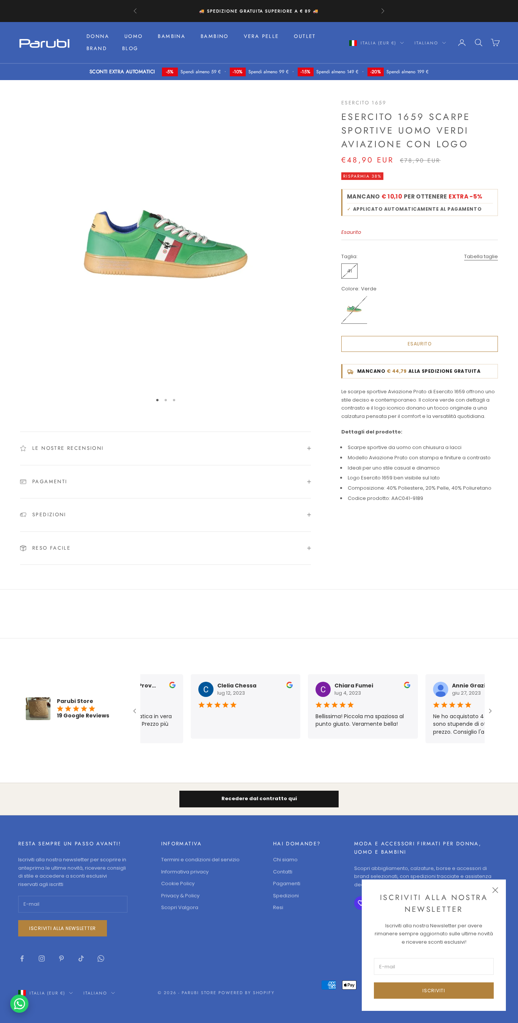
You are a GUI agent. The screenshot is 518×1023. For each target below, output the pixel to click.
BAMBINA (171, 36)
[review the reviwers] (168, 685)
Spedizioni (286, 895)
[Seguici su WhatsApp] (101, 958)
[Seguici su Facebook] (22, 958)
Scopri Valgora (179, 907)
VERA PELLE (261, 36)
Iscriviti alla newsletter (62, 928)
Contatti (282, 871)
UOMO (133, 36)
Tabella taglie (481, 256)
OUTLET (305, 36)
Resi (278, 907)
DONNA (97, 36)
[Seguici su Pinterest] (61, 958)
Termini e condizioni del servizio (200, 859)
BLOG (130, 48)
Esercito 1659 (363, 102)
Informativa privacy (185, 871)
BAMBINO (215, 36)
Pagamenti (286, 883)
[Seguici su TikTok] (81, 958)
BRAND (96, 48)
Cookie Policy (178, 883)
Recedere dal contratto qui (259, 798)
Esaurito (420, 344)
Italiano (426, 43)
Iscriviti (433, 990)
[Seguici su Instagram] (42, 958)
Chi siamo (285, 859)
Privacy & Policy (180, 895)
